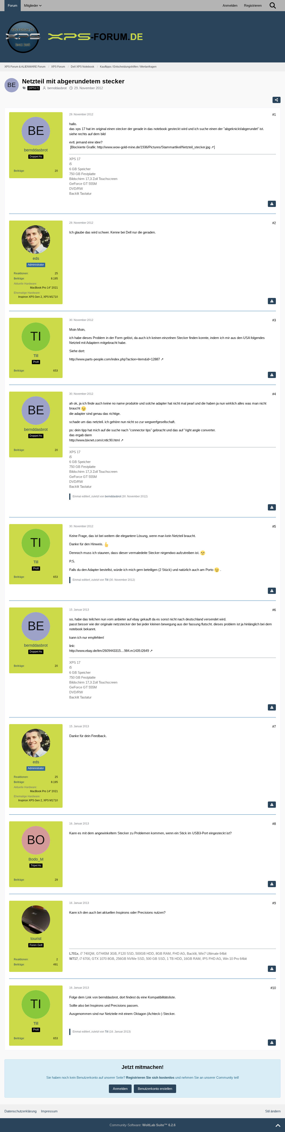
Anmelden (230, 5)
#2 (274, 223)
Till (106, 579)
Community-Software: (142, 1125)
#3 (274, 320)
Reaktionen (21, 273)
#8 (274, 824)
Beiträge (19, 170)
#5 (274, 526)
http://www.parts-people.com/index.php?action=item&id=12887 (114, 359)
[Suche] (273, 5)
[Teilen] (277, 100)
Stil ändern (273, 1111)
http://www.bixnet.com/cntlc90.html (94, 440)
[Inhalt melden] (272, 204)
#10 (273, 988)
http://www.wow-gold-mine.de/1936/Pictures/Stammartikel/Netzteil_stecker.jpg (153, 147)
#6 (274, 610)
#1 (274, 114)
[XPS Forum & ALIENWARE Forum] (142, 37)
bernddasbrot (57, 88)
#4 (274, 394)
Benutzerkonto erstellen (155, 1089)
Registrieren (253, 5)
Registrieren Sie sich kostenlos (150, 1077)
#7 (274, 726)
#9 (274, 903)
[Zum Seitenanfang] (278, 1126)
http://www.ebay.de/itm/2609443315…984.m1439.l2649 (109, 651)
